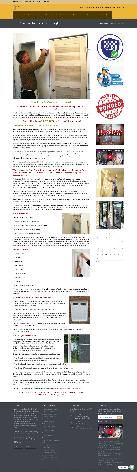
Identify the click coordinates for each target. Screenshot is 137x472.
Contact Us (30, 446)
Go (119, 417)
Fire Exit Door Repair (49, 445)
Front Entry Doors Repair (50, 457)
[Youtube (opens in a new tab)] (123, 2)
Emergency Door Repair (50, 414)
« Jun (97, 261)
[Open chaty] (131, 467)
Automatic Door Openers (50, 452)
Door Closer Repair (49, 430)
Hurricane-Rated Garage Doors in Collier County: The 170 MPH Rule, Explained (109, 450)
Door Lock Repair (48, 455)
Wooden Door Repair (49, 438)
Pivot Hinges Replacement (51, 442)
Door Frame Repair (49, 450)
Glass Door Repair (49, 421)
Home (100, 23)
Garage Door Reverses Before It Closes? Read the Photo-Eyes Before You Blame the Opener (110, 443)
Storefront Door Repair (50, 416)
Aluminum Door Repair (50, 419)
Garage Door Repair (49, 424)
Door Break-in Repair (49, 426)
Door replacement (48, 447)
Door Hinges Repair (49, 433)
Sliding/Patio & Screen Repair (52, 440)
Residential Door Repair (50, 411)
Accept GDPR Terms (107, 421)
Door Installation (48, 435)
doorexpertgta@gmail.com (83, 428)
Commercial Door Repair (50, 409)
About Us (18, 446)
